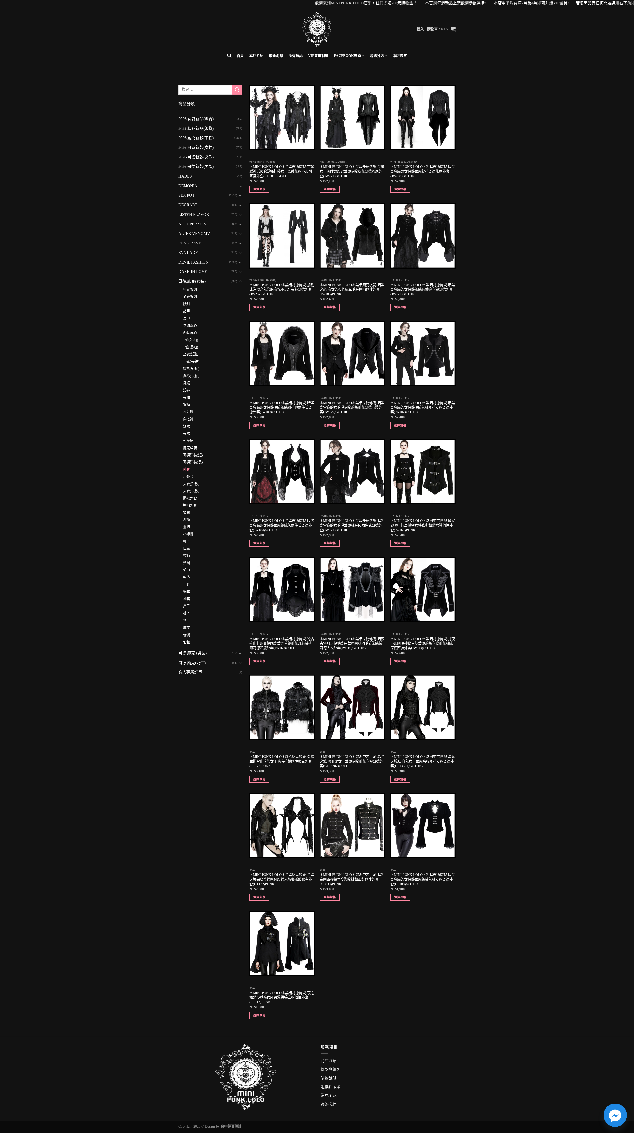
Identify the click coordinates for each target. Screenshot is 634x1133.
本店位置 (400, 56)
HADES (185, 176)
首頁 (240, 56)
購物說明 (329, 1078)
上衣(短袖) (191, 354)
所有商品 (296, 56)
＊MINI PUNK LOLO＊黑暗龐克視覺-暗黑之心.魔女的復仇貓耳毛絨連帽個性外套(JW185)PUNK (352, 289)
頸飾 (186, 556)
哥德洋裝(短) (193, 455)
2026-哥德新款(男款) (196, 166)
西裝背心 (190, 333)
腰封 (186, 304)
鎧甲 (186, 311)
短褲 (186, 390)
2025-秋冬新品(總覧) (196, 128)
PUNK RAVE (189, 243)
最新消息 (276, 56)
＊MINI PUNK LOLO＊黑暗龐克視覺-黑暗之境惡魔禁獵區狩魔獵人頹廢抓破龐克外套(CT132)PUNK (281, 879)
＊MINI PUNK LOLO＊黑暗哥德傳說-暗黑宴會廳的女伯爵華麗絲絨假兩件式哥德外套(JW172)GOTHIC (352, 525)
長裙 (186, 433)
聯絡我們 (329, 1104)
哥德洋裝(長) (193, 462)
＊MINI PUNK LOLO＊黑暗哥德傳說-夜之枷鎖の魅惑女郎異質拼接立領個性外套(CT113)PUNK (281, 997)
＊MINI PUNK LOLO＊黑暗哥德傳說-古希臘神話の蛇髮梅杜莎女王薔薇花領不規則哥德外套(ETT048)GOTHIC (281, 171)
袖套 (186, 599)
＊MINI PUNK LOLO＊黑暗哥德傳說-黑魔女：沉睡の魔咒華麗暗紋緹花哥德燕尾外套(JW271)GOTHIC (352, 171)
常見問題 (329, 1095)
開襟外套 (190, 498)
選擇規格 (259, 189)
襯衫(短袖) (191, 369)
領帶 (186, 577)
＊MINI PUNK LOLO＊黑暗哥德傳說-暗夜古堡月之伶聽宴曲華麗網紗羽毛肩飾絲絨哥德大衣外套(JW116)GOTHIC (352, 643)
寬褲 (186, 404)
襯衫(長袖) (191, 376)
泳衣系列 (190, 297)
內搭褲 (188, 419)
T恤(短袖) (190, 340)
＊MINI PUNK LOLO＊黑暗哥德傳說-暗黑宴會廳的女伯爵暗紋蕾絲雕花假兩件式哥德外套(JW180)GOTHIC (281, 407)
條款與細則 (331, 1069)
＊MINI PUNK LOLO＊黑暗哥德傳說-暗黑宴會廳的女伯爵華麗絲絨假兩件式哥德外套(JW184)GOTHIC (281, 525)
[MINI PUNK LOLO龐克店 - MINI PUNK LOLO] (317, 29)
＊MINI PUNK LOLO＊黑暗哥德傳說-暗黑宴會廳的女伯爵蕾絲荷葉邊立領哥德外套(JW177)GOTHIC (422, 289)
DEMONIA (187, 186)
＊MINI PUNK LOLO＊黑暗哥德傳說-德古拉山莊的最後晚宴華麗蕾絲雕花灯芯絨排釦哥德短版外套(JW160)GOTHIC (281, 643)
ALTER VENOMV (194, 233)
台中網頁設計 (231, 1126)
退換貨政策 (331, 1087)
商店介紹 (329, 1061)
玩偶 (186, 635)
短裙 (186, 426)
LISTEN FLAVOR (193, 214)
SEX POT (186, 195)
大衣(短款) (191, 484)
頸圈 (186, 563)
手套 (186, 585)
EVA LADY (188, 252)
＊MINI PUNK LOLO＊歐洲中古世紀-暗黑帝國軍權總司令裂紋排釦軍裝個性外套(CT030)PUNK (352, 879)
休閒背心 (190, 325)
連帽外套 (190, 505)
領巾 (186, 570)
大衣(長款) (191, 491)
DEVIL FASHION (193, 262)
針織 (186, 383)
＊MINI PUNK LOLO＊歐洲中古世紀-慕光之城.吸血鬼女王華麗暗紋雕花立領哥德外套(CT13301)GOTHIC (422, 761)
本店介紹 (256, 56)
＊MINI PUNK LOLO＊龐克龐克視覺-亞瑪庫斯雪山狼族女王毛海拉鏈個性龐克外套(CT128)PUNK (281, 761)
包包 (186, 642)
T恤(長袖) (190, 347)
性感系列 (190, 290)
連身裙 (188, 441)
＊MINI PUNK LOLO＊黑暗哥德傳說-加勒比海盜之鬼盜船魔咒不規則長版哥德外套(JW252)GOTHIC (281, 289)
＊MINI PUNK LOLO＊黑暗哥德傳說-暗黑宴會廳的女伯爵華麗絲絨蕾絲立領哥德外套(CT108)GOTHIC (422, 879)
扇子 (186, 606)
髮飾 (186, 527)
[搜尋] (229, 56)
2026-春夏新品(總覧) (196, 119)
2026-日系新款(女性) (196, 147)
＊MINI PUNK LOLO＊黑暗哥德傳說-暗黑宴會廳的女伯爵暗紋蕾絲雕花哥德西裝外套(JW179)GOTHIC (352, 407)
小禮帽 (188, 534)
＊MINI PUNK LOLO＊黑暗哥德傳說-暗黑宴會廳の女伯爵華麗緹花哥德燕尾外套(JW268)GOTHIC (422, 171)
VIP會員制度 (318, 56)
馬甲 (186, 318)
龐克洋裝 (190, 448)
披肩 (186, 512)
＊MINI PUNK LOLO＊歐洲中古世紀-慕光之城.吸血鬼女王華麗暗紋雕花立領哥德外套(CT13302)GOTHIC (352, 761)
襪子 (186, 613)
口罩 (186, 548)
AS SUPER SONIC (194, 224)
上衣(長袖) (191, 361)
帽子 (186, 541)
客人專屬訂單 (190, 672)
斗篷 (186, 520)
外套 (186, 469)
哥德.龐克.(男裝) (192, 653)
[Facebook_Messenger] (615, 1115)
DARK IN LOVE (192, 272)
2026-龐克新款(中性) (196, 138)
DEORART (187, 205)
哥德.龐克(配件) (192, 663)
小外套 (188, 477)
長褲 (186, 397)
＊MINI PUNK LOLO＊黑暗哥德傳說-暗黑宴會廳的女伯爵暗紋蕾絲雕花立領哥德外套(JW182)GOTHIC (422, 407)
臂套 (186, 592)
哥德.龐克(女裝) (192, 281)
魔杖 (186, 628)
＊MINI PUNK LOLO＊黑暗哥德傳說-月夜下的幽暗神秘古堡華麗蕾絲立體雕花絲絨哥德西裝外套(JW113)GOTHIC (422, 643)
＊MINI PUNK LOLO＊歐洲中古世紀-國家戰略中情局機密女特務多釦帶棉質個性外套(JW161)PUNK (422, 525)
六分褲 (188, 412)
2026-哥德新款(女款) (196, 157)
